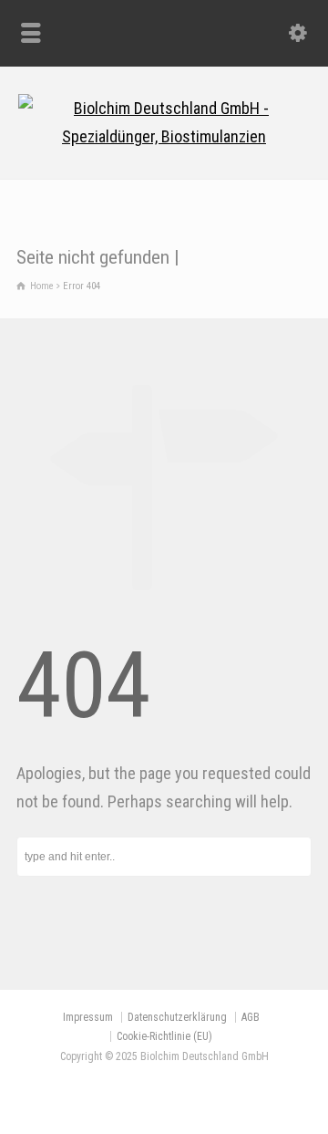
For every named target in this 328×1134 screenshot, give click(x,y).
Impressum (88, 1017)
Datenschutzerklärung (177, 1017)
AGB (250, 1017)
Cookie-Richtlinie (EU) (164, 1036)
